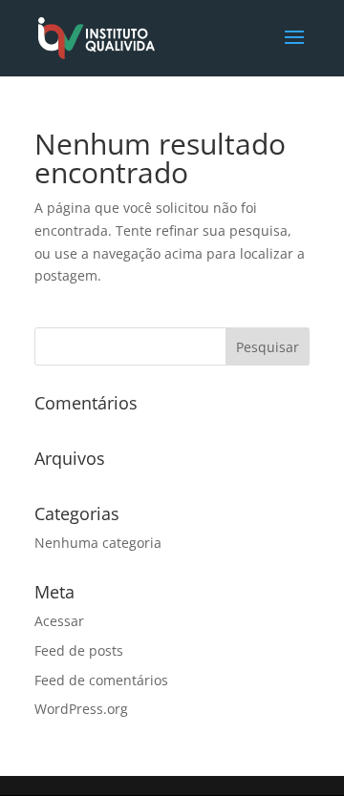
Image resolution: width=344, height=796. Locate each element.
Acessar (59, 621)
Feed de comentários (101, 680)
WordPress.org (81, 709)
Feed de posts (78, 650)
